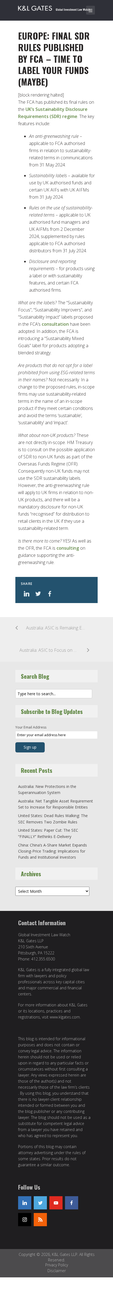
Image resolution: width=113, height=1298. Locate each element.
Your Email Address (30, 727)
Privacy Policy (56, 1264)
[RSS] (40, 1219)
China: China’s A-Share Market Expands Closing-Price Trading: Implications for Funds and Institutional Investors (52, 851)
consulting (67, 548)
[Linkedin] (24, 1202)
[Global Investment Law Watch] (58, 7)
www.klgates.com (65, 1017)
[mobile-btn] (90, 10)
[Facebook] (71, 1202)
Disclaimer (56, 1270)
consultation (55, 324)
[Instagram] (24, 1219)
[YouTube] (56, 1202)
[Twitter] (40, 1202)
